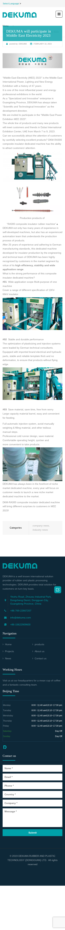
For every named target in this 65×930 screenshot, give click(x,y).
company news (41, 525)
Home (8, 644)
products (39, 644)
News (8, 658)
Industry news (40, 529)
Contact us (40, 658)
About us (39, 651)
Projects (9, 651)
